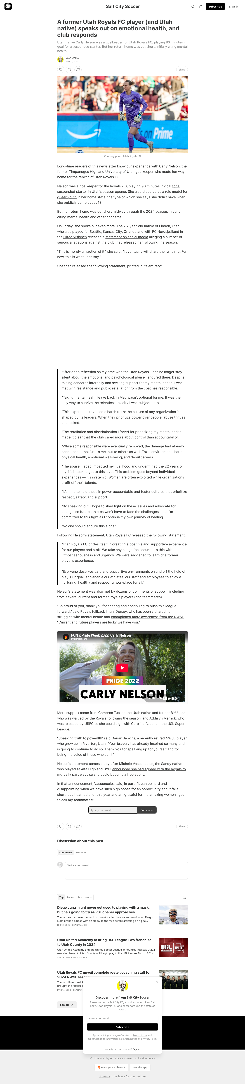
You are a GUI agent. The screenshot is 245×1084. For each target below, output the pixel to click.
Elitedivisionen (75, 237)
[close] (157, 982)
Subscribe (215, 6)
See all (64, 1004)
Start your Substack (113, 1067)
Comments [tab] (65, 852)
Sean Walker (73, 58)
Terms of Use (140, 1035)
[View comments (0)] (69, 69)
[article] (122, 918)
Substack (104, 1076)
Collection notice (145, 1058)
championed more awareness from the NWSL (147, 617)
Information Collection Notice (121, 1038)
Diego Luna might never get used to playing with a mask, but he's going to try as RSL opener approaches (103, 909)
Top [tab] (61, 897)
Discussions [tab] (84, 897)
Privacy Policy (149, 1038)
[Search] (193, 6)
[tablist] (72, 852)
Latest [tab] (70, 897)
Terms (129, 1058)
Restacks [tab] (81, 852)
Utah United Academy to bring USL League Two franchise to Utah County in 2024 (104, 942)
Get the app (140, 1067)
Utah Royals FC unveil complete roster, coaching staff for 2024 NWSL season (104, 974)
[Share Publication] (200, 6)
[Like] (60, 69)
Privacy (119, 1058)
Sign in (234, 6)
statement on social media (126, 237)
